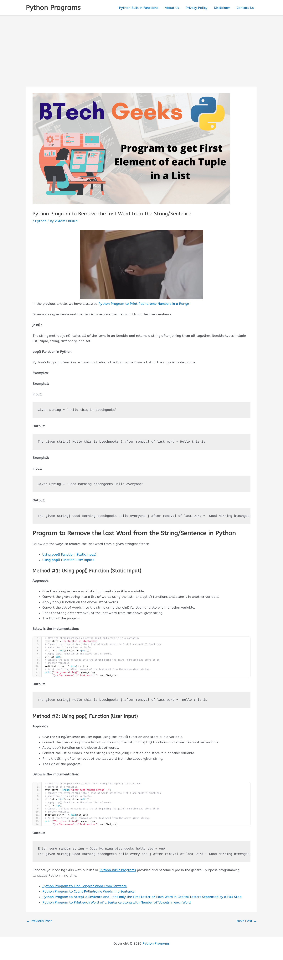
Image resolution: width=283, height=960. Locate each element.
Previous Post (39, 921)
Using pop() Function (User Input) (68, 560)
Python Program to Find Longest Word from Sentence (84, 886)
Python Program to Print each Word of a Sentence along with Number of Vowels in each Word (116, 902)
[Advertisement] (141, 45)
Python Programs (53, 8)
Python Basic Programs (118, 870)
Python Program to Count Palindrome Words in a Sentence (88, 891)
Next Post (247, 921)
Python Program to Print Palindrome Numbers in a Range (143, 304)
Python (40, 221)
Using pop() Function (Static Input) (69, 554)
